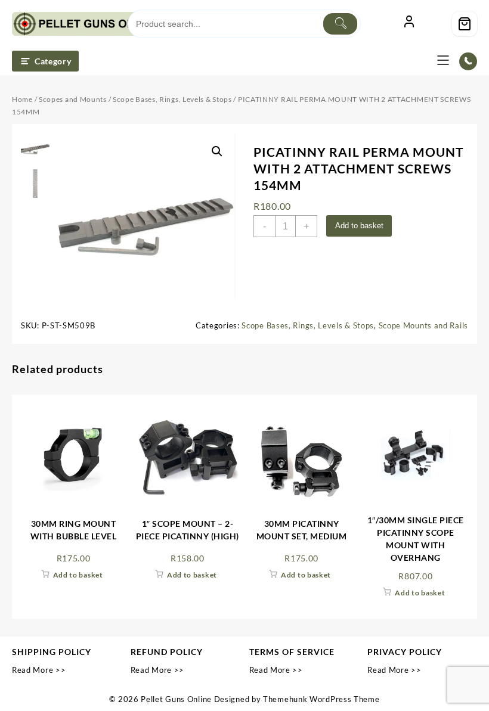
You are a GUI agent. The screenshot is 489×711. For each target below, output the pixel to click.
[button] (217, 151)
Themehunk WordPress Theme (321, 699)
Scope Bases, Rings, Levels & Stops (172, 99)
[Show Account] (409, 23)
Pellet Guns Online (176, 699)
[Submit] (340, 24)
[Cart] (464, 24)
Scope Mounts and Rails (423, 325)
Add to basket (359, 225)
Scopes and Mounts (73, 99)
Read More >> (39, 670)
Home (22, 99)
